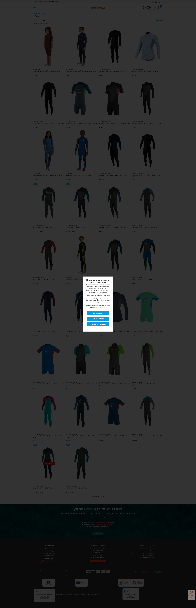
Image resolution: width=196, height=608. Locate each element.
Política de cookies (100, 307)
